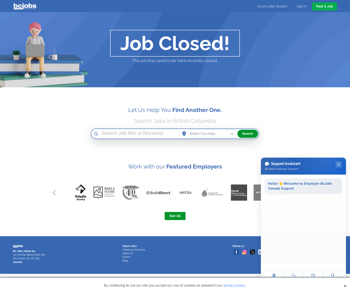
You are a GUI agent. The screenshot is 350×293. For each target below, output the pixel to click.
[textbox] (211, 134)
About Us (128, 253)
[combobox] (211, 134)
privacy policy (234, 285)
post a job (324, 6)
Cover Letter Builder (272, 6)
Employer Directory (134, 249)
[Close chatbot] (338, 164)
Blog (125, 260)
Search (247, 134)
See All (175, 216)
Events (126, 257)
